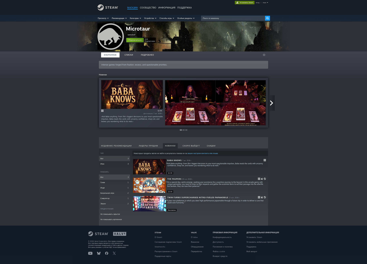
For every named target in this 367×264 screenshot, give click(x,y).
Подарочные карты (163, 256)
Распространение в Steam (166, 251)
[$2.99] (149, 166)
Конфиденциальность (222, 237)
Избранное (110, 55)
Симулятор (114, 198)
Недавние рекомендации (116, 146)
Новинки (170, 146)
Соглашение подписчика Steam (168, 242)
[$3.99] (149, 185)
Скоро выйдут (191, 146)
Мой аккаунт (251, 251)
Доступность (218, 242)
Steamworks (160, 247)
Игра (114, 164)
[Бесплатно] (149, 203)
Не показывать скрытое (110, 214)
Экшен (114, 204)
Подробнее (147, 55)
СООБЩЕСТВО (148, 7)
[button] (103, 18)
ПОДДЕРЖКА (184, 7)
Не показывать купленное (111, 219)
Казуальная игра (114, 193)
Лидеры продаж (148, 146)
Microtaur (138, 28)
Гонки (114, 182)
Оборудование (197, 247)
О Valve (194, 237)
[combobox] (233, 18)
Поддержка (251, 247)
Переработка (196, 251)
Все (114, 158)
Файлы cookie (219, 251)
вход (257, 3)
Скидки (211, 146)
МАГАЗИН (132, 7)
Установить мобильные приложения (262, 242)
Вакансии (195, 242)
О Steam (158, 237)
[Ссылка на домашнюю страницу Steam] (107, 10)
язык (264, 3)
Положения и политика (223, 247)
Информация (166, 7)
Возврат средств (220, 256)
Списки (129, 55)
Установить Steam (254, 237)
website (131, 35)
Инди (114, 188)
